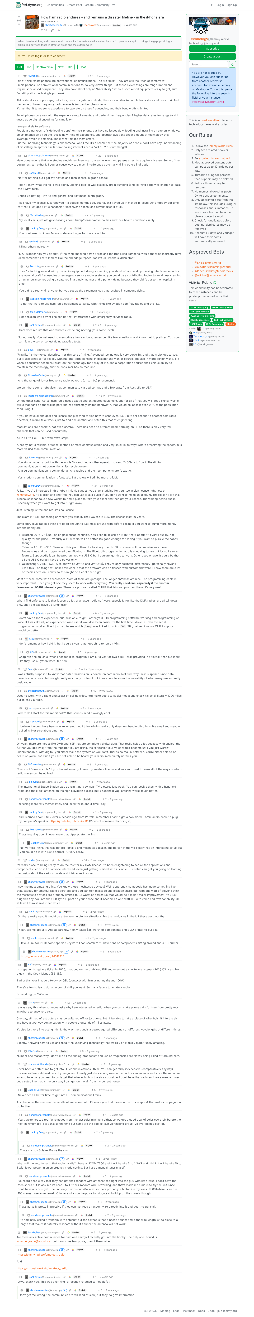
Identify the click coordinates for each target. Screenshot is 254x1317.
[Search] (212, 4)
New (61, 67)
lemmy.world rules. (221, 146)
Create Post (74, 5)
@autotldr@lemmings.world (213, 267)
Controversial (44, 67)
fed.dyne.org (32, 5)
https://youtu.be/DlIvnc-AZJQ (69, 821)
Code (211, 1311)
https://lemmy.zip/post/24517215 (42, 956)
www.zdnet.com (50, 21)
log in (39, 56)
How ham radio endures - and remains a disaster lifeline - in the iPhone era (102, 17)
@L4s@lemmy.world (208, 262)
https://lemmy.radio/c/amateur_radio (41, 1254)
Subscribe (212, 48)
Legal (176, 1311)
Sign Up (232, 5)
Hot (19, 67)
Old (70, 67)
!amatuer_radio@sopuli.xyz (34, 1241)
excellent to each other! (214, 158)
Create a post (213, 56)
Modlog (230, 324)
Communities (55, 5)
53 (45, 30)
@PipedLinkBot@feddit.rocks (214, 271)
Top (28, 67)
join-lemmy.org (227, 1311)
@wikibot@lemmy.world (210, 275)
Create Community (97, 5)
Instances (189, 1311)
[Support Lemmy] (113, 4)
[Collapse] (19, 76)
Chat (83, 67)
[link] (52, 30)
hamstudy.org (25, 494)
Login (220, 5)
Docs (201, 1311)
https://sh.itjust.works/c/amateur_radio (42, 1268)
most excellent (210, 120)
